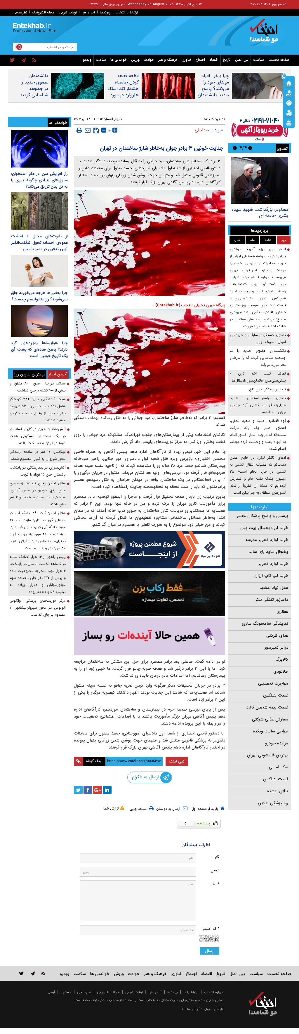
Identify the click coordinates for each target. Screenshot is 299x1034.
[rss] (34, 60)
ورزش (135, 59)
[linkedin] (107, 790)
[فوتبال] (288, 102)
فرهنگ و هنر (167, 59)
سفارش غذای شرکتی (270, 719)
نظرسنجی (20, 12)
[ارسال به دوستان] (88, 130)
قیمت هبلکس (275, 695)
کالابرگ (281, 659)
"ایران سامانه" (190, 1009)
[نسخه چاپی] (79, 130)
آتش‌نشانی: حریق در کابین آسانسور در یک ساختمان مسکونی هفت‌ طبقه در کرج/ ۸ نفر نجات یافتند (38, 436)
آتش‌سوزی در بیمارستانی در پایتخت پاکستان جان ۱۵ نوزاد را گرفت (38, 471)
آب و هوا (88, 12)
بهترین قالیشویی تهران (267, 755)
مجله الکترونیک (43, 12)
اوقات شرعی (68, 12)
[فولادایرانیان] (149, 549)
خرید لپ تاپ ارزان (271, 575)
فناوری (186, 59)
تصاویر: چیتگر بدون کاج (267, 389)
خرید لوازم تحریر (273, 563)
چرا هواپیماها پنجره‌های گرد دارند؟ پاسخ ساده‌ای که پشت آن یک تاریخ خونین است (39, 349)
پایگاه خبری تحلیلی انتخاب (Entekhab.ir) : (189, 305)
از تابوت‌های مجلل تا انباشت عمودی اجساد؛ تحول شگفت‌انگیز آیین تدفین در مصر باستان (39, 242)
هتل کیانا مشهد (274, 587)
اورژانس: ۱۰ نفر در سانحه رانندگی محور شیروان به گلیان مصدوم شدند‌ (38, 455)
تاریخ (227, 59)
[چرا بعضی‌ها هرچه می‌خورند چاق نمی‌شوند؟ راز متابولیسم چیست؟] (39, 271)
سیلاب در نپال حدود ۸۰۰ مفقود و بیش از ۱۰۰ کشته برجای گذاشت (38, 387)
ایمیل (215, 870)
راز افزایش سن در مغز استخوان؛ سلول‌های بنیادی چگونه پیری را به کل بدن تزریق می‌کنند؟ (39, 180)
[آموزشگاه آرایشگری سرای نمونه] (149, 636)
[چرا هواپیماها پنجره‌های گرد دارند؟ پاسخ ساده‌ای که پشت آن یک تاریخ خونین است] (39, 321)
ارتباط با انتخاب (126, 12)
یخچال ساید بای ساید (268, 551)
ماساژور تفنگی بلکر (271, 599)
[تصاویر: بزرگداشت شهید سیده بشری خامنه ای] (259, 180)
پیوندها (105, 12)
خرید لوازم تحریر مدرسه (267, 539)
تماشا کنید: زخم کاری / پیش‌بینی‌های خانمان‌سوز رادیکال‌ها (258, 377)
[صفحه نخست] (288, 82)
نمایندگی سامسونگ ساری (265, 623)
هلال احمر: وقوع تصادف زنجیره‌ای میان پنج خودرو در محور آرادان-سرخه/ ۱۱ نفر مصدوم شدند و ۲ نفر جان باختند (38, 493)
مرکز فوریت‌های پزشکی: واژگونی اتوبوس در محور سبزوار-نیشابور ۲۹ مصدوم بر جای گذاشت (38, 608)
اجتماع (200, 59)
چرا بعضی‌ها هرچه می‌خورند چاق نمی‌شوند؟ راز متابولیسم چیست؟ (39, 296)
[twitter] (12, 60)
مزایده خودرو (276, 743)
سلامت (101, 59)
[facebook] (88, 790)
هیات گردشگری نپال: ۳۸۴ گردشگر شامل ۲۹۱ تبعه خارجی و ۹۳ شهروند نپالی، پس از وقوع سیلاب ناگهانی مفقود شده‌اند (38, 409)
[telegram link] (33, 973)
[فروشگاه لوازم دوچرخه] (149, 593)
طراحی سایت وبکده (270, 731)
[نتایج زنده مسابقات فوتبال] (288, 122)
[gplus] (97, 790)
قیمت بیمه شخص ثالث (267, 707)
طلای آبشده (277, 791)
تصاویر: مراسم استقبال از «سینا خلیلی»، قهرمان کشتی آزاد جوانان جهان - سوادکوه (258, 405)
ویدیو (87, 59)
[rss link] (43, 973)
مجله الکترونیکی (108, 992)
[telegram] (24, 60)
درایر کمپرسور (276, 647)
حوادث (149, 59)
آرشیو (51, 992)
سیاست (258, 59)
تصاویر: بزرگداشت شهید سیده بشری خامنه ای (260, 212)
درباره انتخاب (213, 992)
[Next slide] (235, 148)
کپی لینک (177, 761)
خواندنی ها (118, 59)
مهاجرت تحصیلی (273, 683)
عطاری (282, 611)
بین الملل (241, 59)
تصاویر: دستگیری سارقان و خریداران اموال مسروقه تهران (258, 338)
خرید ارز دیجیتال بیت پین (264, 527)
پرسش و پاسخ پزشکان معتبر (262, 515)
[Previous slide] (250, 148)
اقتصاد (213, 59)
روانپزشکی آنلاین (273, 803)
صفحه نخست (278, 59)
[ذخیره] (96, 130)
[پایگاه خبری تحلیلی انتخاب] (265, 33)
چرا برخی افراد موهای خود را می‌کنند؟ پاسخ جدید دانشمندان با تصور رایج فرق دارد (213, 92)
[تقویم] (288, 112)
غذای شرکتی (277, 635)
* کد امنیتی (210, 929)
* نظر (215, 884)
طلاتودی (280, 671)
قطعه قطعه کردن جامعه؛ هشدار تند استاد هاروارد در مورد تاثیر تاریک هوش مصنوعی (122, 92)
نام (217, 857)
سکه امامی (278, 767)
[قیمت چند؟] (288, 92)
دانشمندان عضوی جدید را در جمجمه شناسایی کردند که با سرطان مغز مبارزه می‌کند (34, 95)
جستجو (66, 992)
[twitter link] (21, 973)
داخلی (200, 130)
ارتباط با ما (190, 992)
